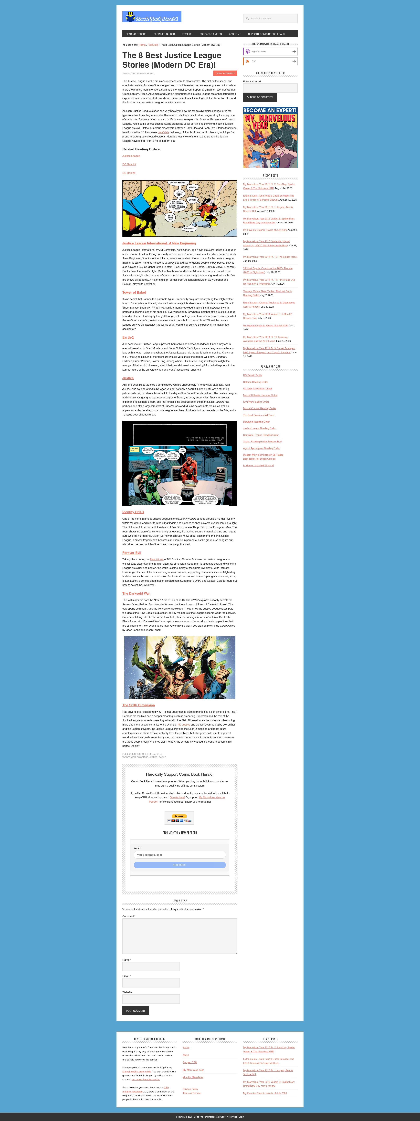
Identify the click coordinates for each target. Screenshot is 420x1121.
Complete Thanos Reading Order (261, 434)
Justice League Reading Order (259, 428)
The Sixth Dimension (138, 705)
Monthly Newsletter (193, 1077)
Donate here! (177, 797)
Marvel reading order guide (136, 1071)
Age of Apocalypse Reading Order (261, 448)
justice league (157, 757)
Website (127, 992)
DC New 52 (129, 164)
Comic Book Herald (151, 17)
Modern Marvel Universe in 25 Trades (263, 454)
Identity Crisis (133, 511)
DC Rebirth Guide (252, 375)
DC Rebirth (129, 173)
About (186, 1055)
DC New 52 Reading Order (257, 388)
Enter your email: (252, 81)
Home (186, 1047)
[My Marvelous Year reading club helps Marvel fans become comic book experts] (270, 167)
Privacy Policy (190, 1088)
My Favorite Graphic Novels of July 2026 (265, 229)
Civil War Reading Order (256, 401)
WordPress (232, 1116)
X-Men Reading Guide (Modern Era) (262, 441)
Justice (128, 377)
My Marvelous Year (193, 1069)
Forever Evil (131, 552)
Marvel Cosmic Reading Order (259, 408)
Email (126, 976)
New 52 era (157, 559)
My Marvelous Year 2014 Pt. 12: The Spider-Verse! (270, 256)
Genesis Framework (215, 1116)
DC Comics (142, 757)
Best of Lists (144, 753)
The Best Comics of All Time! (258, 415)
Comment (128, 916)
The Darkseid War (136, 593)
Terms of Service (192, 1093)
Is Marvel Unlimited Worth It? (258, 465)
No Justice (184, 724)
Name (126, 960)
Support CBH (190, 1062)
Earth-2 (128, 337)
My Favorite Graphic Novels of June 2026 (265, 325)
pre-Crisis (163, 132)
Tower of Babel (134, 292)
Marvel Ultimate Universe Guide (260, 395)
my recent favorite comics (146, 1079)
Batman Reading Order (255, 382)
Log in (241, 1116)
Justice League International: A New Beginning (159, 243)
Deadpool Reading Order (256, 421)
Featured (157, 753)
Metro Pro (198, 1116)
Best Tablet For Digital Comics (259, 458)
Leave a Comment (225, 73)
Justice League (131, 156)
